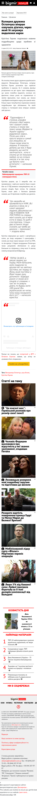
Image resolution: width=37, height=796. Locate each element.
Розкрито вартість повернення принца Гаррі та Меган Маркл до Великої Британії (16, 516)
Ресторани (18, 703)
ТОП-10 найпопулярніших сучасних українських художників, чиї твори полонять (21, 642)
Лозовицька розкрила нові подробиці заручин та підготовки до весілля (16, 482)
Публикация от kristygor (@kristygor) (18, 348)
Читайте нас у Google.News (18, 364)
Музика (9, 703)
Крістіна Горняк (7, 375)
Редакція (5, 734)
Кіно (3, 703)
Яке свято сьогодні (8, 13)
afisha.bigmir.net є (16, 725)
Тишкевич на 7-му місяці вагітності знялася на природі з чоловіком (20, 667)
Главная (4, 17)
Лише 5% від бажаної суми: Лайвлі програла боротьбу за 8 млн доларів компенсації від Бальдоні (16, 589)
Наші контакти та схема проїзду (13, 738)
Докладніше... (23, 787)
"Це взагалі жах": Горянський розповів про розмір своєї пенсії (16, 410)
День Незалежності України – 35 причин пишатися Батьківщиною (20, 658)
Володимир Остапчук (13, 373)
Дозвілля (12, 17)
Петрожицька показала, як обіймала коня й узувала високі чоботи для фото (19, 677)
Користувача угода (8, 749)
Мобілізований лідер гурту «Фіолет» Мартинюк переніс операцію (16, 552)
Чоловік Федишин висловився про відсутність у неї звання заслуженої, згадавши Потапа (15, 446)
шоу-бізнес (25, 373)
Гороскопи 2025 (22, 13)
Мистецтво (28, 703)
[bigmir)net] (12, 2)
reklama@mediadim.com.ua (11, 761)
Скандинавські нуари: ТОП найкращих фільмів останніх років (20, 650)
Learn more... (23, 792)
